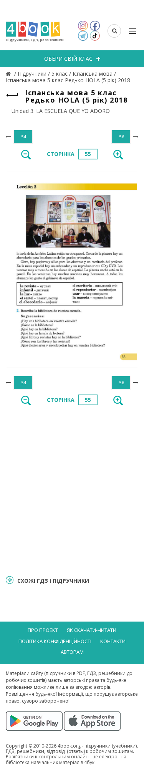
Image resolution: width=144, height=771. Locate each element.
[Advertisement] (72, 490)
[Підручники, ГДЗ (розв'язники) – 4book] (9, 73)
